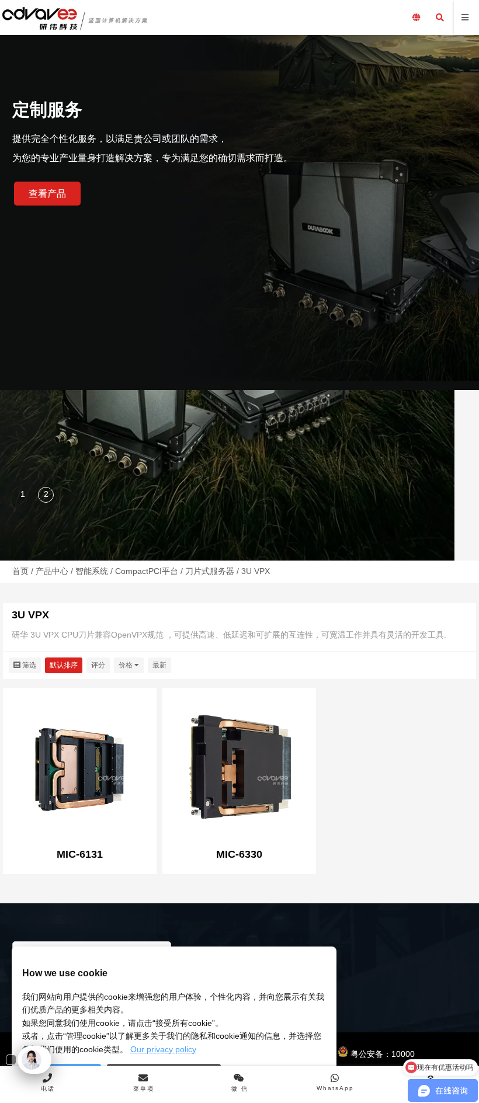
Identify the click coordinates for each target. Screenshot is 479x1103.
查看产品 (47, 194)
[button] (23, 495)
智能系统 (91, 571)
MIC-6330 (239, 854)
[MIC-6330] (239, 766)
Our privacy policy (163, 1049)
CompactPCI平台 (146, 571)
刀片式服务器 (209, 571)
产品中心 (52, 571)
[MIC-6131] (80, 766)
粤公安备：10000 (381, 1054)
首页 (20, 571)
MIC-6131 (80, 854)
